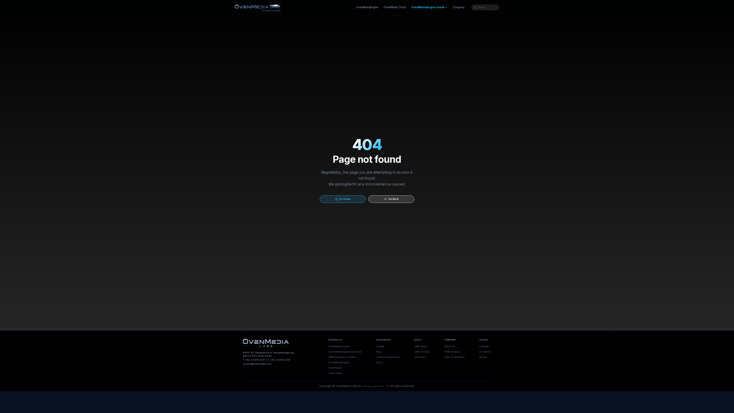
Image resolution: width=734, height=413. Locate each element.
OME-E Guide (422, 351)
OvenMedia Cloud (395, 7)
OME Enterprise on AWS (342, 357)
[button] (429, 7)
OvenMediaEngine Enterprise (345, 351)
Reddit (483, 357)
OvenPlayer (335, 367)
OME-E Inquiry (452, 351)
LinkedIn (484, 346)
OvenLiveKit (335, 373)
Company (458, 7)
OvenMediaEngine (367, 7)
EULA (379, 362)
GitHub (380, 346)
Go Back (393, 199)
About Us (449, 346)
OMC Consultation (454, 357)
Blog (379, 351)
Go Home (344, 199)
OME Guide (420, 346)
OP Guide (419, 357)
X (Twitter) (485, 351)
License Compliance (387, 357)
